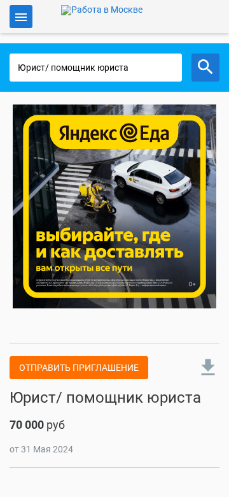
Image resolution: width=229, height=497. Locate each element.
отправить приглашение (79, 368)
